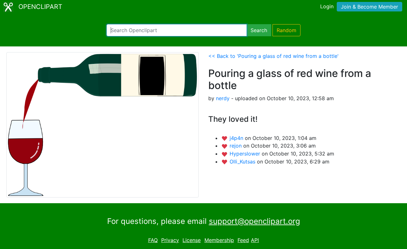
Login (327, 6)
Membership (219, 240)
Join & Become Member (369, 6)
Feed (243, 240)
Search (259, 30)
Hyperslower (246, 153)
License (192, 240)
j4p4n (237, 138)
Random (286, 30)
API (255, 240)
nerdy (223, 98)
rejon (236, 145)
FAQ (153, 240)
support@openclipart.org (254, 221)
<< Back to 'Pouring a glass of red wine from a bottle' (273, 56)
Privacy (170, 240)
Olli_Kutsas (243, 161)
